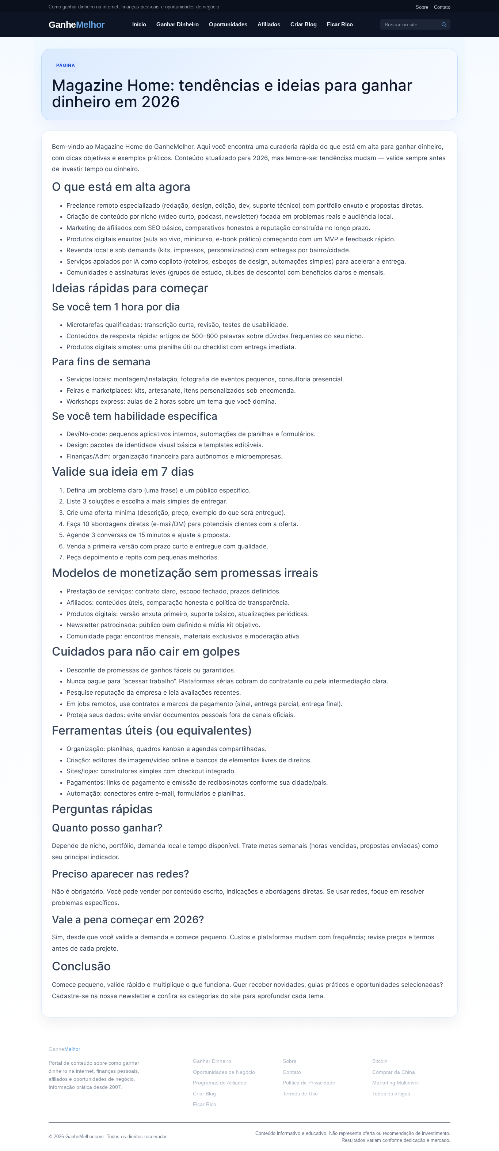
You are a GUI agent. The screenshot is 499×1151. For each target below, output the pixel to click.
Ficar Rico (340, 24)
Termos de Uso (300, 1094)
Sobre (422, 7)
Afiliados (269, 24)
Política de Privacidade (309, 1083)
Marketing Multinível (395, 1083)
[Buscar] (444, 24)
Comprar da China (393, 1072)
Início (139, 24)
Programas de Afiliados (219, 1083)
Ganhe (77, 24)
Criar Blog (303, 24)
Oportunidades (228, 24)
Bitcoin (380, 1061)
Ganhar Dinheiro (177, 24)
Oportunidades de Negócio (224, 1072)
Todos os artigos (391, 1094)
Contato (442, 7)
